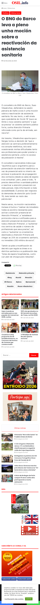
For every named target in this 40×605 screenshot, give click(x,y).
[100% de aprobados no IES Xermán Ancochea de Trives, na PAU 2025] (29, 304)
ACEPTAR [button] (28, 599)
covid (19, 277)
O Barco (8, 282)
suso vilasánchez (25, 286)
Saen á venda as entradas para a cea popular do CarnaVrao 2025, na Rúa (10, 314)
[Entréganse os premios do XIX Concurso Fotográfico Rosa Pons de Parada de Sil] (7, 458)
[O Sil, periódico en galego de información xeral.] (20, 2)
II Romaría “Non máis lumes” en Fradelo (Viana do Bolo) (26, 436)
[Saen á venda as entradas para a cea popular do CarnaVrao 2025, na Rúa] (10, 304)
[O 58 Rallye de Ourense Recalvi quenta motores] (29, 328)
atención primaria (27, 273)
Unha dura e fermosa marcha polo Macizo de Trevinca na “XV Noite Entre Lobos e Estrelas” (26, 468)
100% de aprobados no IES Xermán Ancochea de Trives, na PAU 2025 (29, 313)
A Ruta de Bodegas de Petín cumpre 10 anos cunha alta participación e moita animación (24, 478)
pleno (19, 282)
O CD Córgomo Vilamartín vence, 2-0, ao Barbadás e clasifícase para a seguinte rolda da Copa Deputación (24, 447)
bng (10, 277)
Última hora (11, 8)
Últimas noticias (20, 428)
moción (29, 277)
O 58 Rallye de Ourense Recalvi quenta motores (29, 337)
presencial (31, 282)
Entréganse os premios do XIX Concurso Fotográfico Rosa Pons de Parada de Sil (25, 458)
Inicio (4, 8)
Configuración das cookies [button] (14, 599)
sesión (11, 286)
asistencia (11, 273)
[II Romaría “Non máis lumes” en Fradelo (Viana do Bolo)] (7, 437)
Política (5, 13)
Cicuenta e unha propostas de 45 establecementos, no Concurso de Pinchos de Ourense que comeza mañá (10, 339)
